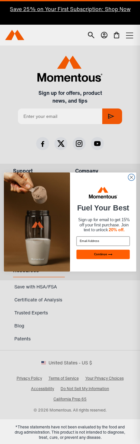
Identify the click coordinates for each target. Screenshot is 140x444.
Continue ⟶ (103, 254)
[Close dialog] (131, 177)
